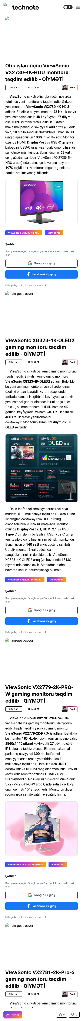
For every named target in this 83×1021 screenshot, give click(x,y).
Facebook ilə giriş (43, 274)
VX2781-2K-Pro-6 (50, 718)
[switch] (68, 7)
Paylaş (15, 1014)
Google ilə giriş (44, 263)
